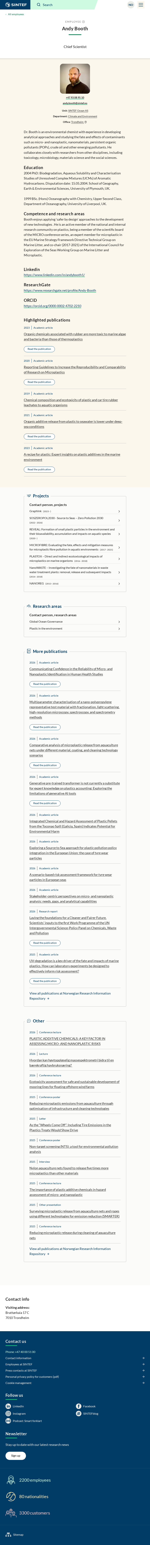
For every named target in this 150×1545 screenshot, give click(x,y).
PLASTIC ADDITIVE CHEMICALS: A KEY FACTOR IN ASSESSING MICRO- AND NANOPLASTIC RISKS (67, 1041)
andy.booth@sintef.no (75, 103)
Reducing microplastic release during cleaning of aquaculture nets (72, 1235)
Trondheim (77, 121)
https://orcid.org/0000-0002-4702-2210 (52, 306)
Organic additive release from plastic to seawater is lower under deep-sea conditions (73, 424)
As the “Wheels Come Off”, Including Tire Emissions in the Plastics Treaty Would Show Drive (70, 1127)
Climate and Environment (82, 116)
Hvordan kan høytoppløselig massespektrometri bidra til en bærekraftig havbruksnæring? (71, 1062)
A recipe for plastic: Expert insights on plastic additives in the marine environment (72, 456)
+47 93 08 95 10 (75, 97)
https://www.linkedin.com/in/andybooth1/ (54, 275)
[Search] (39, 5)
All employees (16, 14)
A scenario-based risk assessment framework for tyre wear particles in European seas (70, 877)
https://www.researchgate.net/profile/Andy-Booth (60, 290)
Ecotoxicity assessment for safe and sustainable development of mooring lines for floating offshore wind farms (74, 1084)
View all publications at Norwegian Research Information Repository (70, 995)
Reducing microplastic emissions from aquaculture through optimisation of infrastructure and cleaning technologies (71, 1105)
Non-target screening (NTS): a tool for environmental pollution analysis (73, 1149)
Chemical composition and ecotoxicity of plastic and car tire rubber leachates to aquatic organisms (71, 402)
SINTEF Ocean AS (78, 110)
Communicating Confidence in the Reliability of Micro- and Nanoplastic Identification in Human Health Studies (70, 671)
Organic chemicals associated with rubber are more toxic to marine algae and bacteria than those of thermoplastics (75, 336)
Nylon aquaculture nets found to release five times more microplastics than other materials (68, 1170)
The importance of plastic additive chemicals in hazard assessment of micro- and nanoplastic (67, 1192)
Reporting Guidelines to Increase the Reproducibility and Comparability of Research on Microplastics (75, 369)
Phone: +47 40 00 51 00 (20, 1351)
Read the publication (39, 348)
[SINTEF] (15, 4)
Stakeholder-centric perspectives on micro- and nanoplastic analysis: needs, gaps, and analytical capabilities (71, 898)
